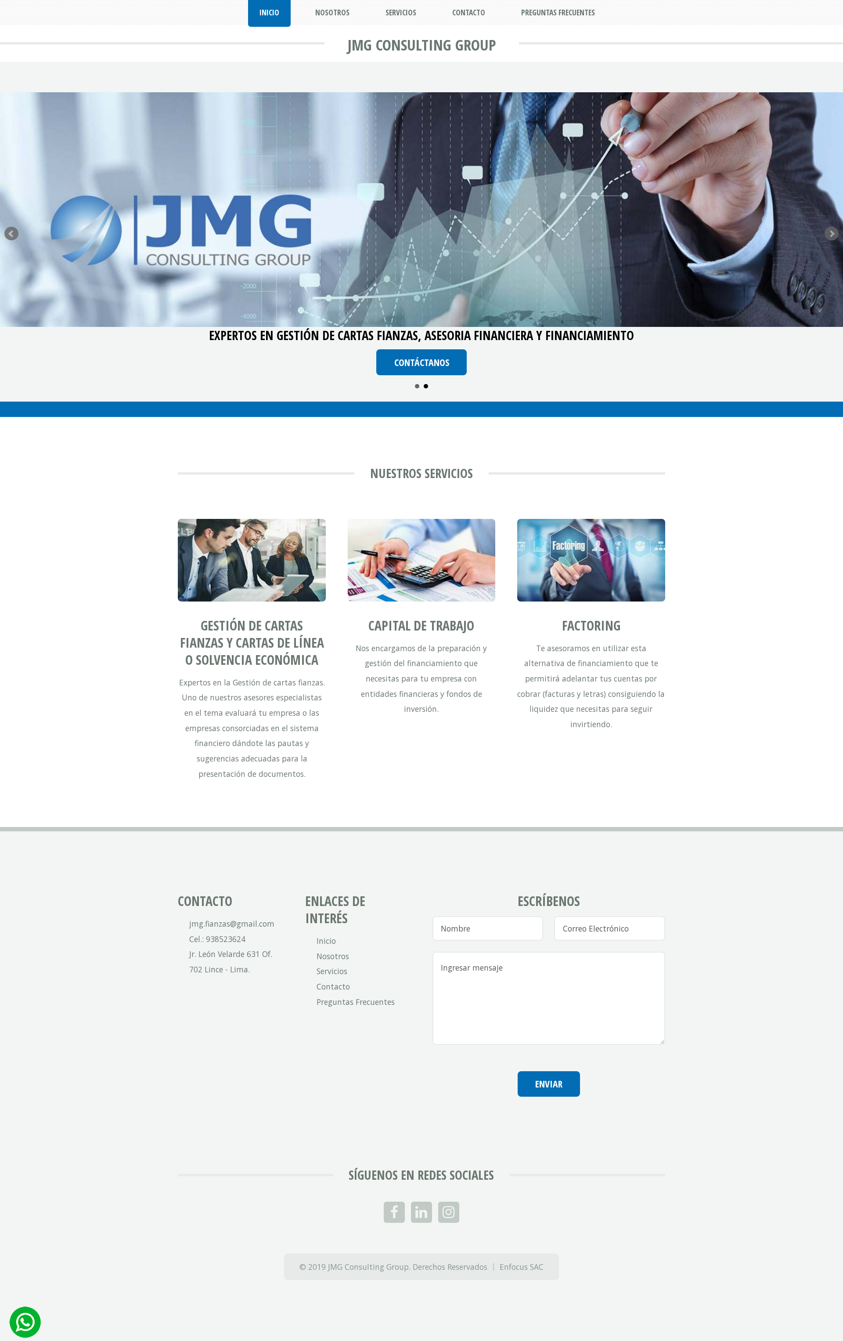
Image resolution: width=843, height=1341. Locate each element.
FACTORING (591, 625)
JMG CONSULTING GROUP (421, 44)
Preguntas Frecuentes (356, 1002)
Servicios (332, 971)
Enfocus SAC (522, 1266)
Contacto (333, 986)
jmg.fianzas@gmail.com (231, 923)
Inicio (326, 940)
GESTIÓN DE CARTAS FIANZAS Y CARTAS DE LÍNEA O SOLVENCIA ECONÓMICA (252, 642)
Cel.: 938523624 (217, 939)
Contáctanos (421, 362)
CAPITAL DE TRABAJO (421, 625)
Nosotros (333, 956)
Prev (11, 234)
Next (832, 234)
